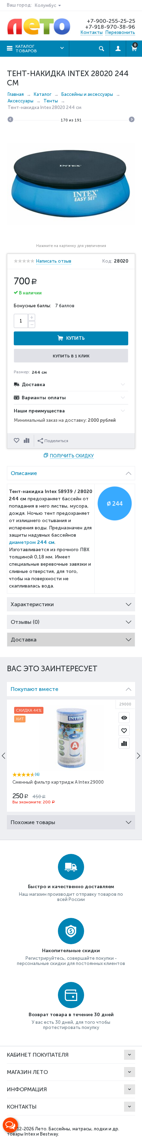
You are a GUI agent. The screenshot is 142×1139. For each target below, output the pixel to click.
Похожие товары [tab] (33, 822)
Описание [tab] (24, 473)
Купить (75, 338)
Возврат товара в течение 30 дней (71, 1015)
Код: (107, 261)
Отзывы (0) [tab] (25, 622)
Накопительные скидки (71, 951)
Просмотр (124, 717)
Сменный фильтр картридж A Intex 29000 (58, 782)
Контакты (92, 32)
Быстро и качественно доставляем (71, 887)
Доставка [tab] (24, 639)
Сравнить (27, 441)
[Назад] (10, 120)
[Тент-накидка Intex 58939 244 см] (71, 184)
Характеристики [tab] (32, 604)
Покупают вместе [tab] (34, 689)
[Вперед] (131, 120)
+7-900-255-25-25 (111, 21)
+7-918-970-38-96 (110, 27)
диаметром (31, 542)
